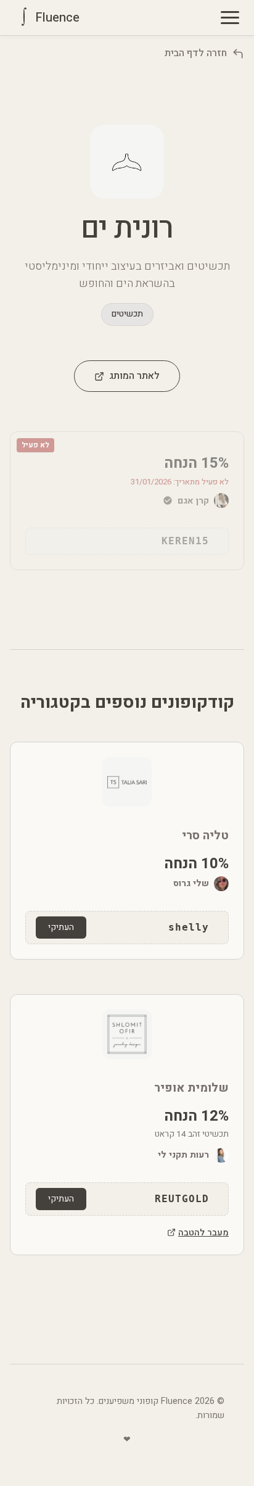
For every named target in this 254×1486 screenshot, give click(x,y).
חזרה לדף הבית (196, 53)
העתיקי (61, 927)
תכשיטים (127, 314)
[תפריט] (230, 17)
